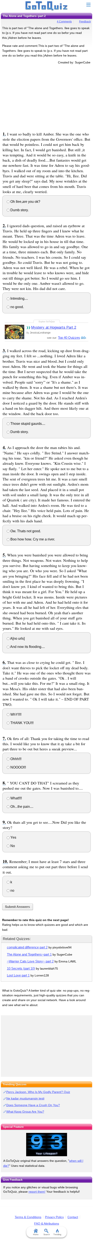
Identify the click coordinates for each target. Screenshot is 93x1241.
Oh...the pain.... (21, 806)
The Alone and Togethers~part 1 (29, 954)
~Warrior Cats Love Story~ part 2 (30, 961)
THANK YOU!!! (22, 723)
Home (35, 1234)
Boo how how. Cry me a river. (32, 539)
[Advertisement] (46, 97)
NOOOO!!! (18, 767)
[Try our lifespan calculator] (46, 1144)
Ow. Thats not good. (25, 531)
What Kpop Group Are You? (25, 1111)
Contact (72, 1217)
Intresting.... (19, 298)
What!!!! (16, 798)
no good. (17, 307)
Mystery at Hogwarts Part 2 (53, 327)
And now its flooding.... (27, 647)
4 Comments (64, 21)
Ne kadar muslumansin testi (25, 1098)
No (12, 846)
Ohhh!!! (15, 759)
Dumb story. (19, 210)
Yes (13, 837)
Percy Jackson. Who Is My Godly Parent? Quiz (38, 1092)
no (12, 890)
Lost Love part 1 (18, 975)
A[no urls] (17, 638)
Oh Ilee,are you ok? (25, 201)
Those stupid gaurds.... (27, 423)
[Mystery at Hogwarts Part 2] (14, 332)
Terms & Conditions (28, 1217)
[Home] (47, 6)
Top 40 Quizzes (69, 337)
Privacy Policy (54, 1217)
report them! (37, 1191)
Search (46, 1234)
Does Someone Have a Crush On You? (33, 1105)
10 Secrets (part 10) (21, 968)
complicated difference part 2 (27, 947)
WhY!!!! (15, 714)
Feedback (85, 21)
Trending (57, 1234)
